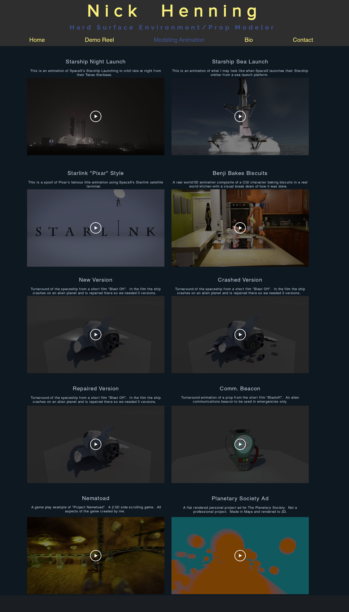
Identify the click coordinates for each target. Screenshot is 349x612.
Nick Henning (174, 10)
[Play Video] (95, 116)
